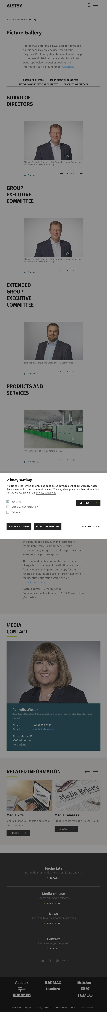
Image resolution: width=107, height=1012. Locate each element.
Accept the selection (47, 526)
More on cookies (91, 526)
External (15, 512)
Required (16, 501)
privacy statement (46, 492)
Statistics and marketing (24, 507)
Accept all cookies (19, 526)
